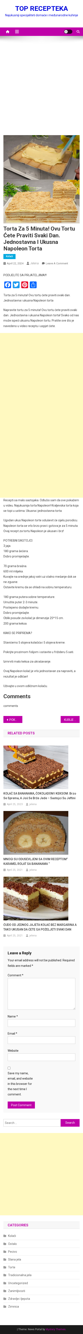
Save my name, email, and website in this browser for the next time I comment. (20, 1084)
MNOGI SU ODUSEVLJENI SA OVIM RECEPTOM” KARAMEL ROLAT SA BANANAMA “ (35, 861)
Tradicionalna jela (19, 1275)
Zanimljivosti (16, 1291)
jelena (34, 263)
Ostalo (12, 1244)
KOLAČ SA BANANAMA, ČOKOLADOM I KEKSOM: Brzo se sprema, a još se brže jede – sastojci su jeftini (39, 796)
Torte (11, 1267)
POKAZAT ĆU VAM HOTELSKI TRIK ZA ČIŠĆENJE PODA (16, 719)
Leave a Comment (57, 263)
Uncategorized (18, 1283)
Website (13, 1050)
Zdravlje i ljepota (19, 1298)
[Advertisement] (41, 87)
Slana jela (14, 1259)
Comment (15, 975)
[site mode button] (68, 32)
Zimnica (13, 1306)
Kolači (9, 256)
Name (13, 1016)
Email (12, 1033)
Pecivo (12, 1251)
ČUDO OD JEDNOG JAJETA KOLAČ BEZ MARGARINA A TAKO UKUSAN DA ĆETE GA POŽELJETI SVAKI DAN (40, 927)
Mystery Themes (56, 1329)
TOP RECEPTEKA (41, 8)
